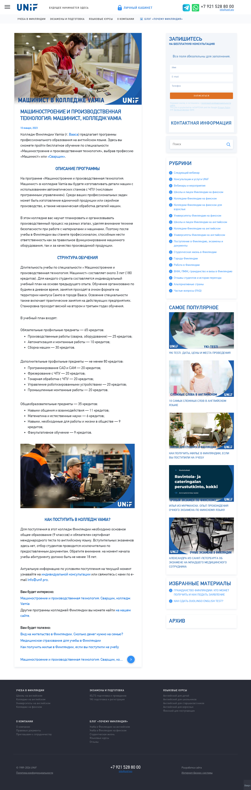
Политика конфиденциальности (34, 772)
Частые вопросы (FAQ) (188, 291)
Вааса (73, 134)
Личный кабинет (138, 8)
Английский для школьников (179, 699)
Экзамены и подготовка (67, 18)
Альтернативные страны (189, 284)
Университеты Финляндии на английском (199, 235)
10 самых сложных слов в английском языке (197, 403)
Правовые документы (28, 730)
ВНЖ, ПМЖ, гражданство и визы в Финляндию (203, 271)
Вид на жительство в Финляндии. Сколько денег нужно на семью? (71, 634)
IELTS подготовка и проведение (108, 695)
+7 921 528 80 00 (217, 6)
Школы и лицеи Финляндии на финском (198, 192)
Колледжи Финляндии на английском (197, 228)
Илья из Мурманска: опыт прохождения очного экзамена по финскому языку (198, 508)
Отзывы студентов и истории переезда (197, 278)
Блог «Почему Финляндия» (163, 18)
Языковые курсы (101, 18)
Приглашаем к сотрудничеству (34, 734)
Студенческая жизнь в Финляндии (195, 252)
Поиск (228, 144)
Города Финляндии (186, 258)
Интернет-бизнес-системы (197, 772)
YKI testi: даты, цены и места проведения (200, 353)
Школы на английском (29, 695)
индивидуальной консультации (66, 574)
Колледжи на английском (30, 699)
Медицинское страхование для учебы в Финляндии (60, 640)
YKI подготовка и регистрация (107, 699)
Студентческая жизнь (102, 734)
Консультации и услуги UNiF (191, 179)
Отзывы (94, 741)
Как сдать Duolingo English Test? (198, 601)
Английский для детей (176, 695)
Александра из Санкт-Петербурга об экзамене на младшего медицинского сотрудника (198, 562)
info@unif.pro (227, 9)
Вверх (247, 785)
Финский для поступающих (179, 710)
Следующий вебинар (187, 173)
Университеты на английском (33, 703)
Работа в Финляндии (187, 265)
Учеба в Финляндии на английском (110, 726)
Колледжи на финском (29, 706)
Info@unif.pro (38, 580)
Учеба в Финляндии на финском (108, 730)
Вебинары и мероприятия (189, 185)
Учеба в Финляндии (31, 18)
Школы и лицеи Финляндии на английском (200, 222)
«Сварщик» (56, 156)
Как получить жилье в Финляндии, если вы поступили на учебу (69, 647)
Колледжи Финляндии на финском (195, 198)
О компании (125, 18)
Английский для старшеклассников (183, 703)
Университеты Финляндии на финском (197, 215)
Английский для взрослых (178, 706)
